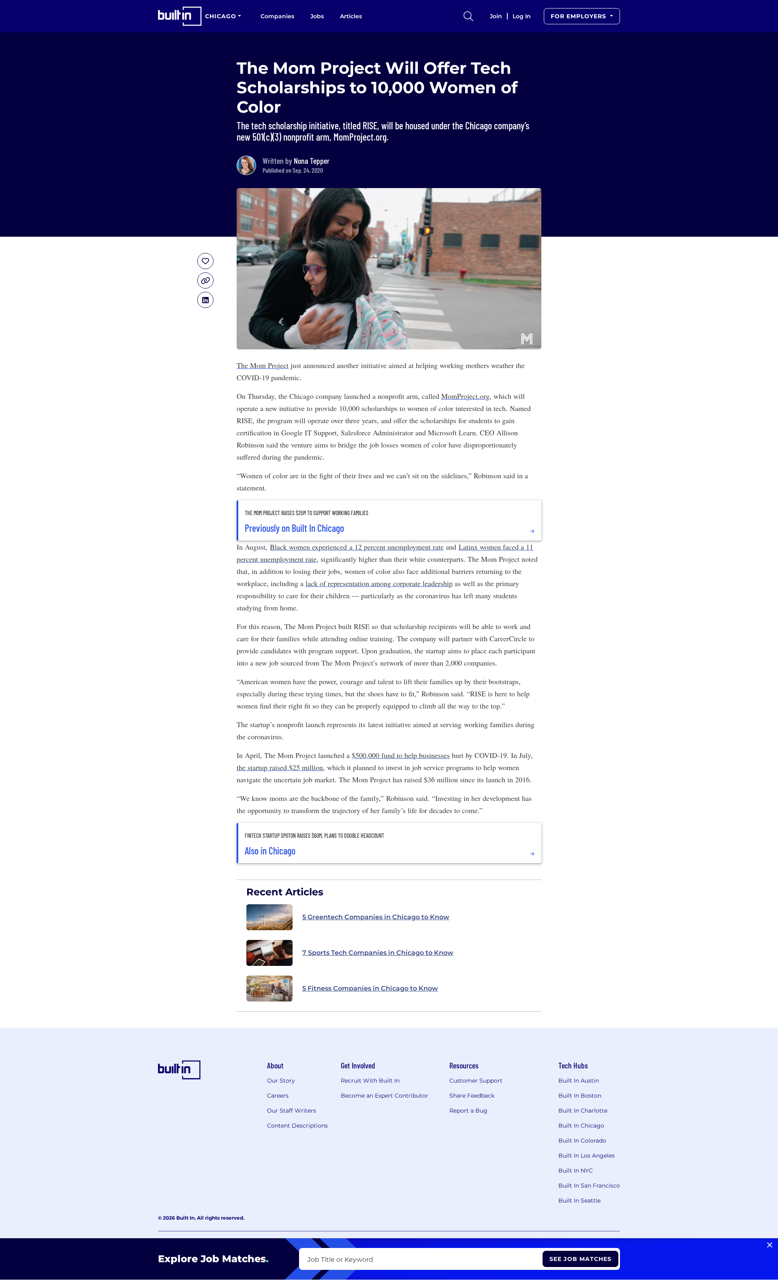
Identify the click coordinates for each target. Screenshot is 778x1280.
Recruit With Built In (370, 1080)
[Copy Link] (205, 280)
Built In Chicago (581, 1125)
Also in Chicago (270, 850)
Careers (278, 1095)
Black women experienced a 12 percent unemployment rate (357, 547)
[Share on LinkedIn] (205, 300)
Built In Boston (579, 1095)
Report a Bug (468, 1110)
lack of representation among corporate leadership (379, 583)
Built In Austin (578, 1080)
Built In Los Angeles (586, 1155)
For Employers (579, 16)
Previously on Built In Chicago (294, 528)
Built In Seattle (579, 1200)
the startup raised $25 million (280, 767)
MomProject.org (465, 396)
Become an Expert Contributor (384, 1095)
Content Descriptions (297, 1125)
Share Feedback (471, 1095)
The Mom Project (263, 365)
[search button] (468, 16)
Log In (522, 16)
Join (496, 16)
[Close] (769, 1245)
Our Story (281, 1080)
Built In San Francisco (589, 1185)
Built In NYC (575, 1170)
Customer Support (475, 1080)
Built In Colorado (582, 1140)
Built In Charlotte (582, 1110)
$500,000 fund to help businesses (401, 755)
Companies (277, 16)
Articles (351, 16)
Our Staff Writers (291, 1110)
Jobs (317, 16)
